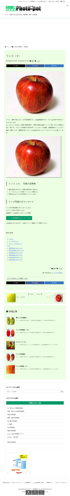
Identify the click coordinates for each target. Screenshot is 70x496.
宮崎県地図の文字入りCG (15, 255)
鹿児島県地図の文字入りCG (16, 250)
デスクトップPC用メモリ (15, 243)
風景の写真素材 (11, 430)
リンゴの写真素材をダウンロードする (19, 218)
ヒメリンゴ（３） (21, 342)
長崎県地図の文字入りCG (15, 253)
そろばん (11, 239)
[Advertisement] (35, 31)
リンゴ (38, 61)
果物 (27, 46)
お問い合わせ (51, 1)
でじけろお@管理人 (57, 273)
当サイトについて (24, 1)
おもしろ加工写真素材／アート (15, 434)
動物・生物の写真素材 (13, 417)
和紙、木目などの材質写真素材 (15, 411)
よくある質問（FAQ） (42, 1)
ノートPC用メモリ (14, 241)
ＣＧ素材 (9, 424)
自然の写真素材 (11, 414)
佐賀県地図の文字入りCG (15, 259)
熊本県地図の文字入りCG (15, 257)
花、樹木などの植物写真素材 (15, 408)
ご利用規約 (32, 1)
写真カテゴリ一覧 (35, 403)
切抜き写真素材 (11, 442)
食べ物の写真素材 (17, 46)
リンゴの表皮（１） (22, 366)
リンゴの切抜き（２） (23, 330)
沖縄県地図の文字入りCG (15, 248)
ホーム (8, 46)
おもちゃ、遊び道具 (12, 437)
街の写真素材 (11, 427)
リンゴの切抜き (20, 354)
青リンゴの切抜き (21, 317)
